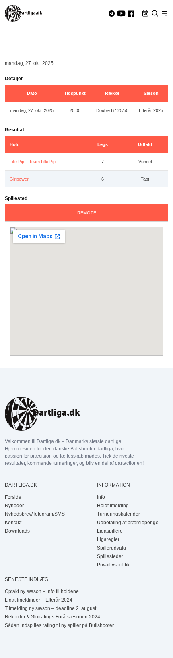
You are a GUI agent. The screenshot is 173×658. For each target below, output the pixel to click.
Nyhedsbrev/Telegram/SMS (35, 514)
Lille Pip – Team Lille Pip (33, 161)
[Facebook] (131, 13)
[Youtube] (121, 13)
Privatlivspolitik (113, 565)
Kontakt (13, 522)
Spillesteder (110, 556)
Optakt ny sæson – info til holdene (42, 591)
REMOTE (86, 212)
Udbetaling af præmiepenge (128, 522)
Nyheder (14, 505)
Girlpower (19, 179)
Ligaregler (108, 539)
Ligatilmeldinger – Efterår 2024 (38, 600)
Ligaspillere (110, 531)
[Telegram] (112, 13)
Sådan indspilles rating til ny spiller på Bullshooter (59, 625)
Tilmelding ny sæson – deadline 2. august (50, 608)
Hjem (10, 37)
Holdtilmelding (113, 505)
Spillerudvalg (111, 548)
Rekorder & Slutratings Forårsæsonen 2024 (52, 617)
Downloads (17, 531)
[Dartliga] (23, 13)
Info (101, 497)
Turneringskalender (118, 514)
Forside (13, 497)
